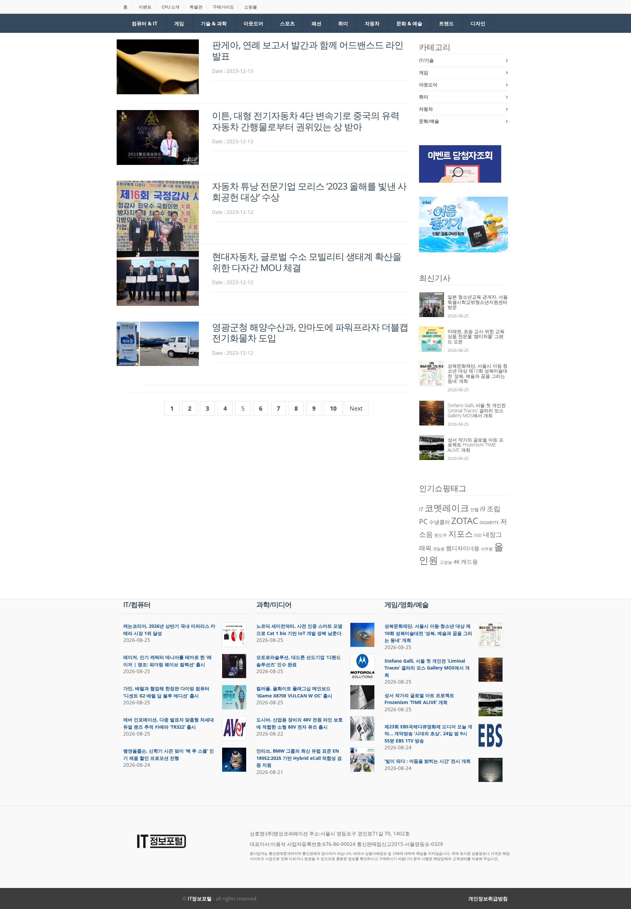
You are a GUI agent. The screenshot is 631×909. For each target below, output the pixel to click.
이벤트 (145, 7)
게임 (179, 23)
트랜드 (446, 23)
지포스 (460, 533)
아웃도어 (253, 23)
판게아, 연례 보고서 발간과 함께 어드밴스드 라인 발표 (307, 50)
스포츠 (287, 23)
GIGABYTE (489, 522)
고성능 (445, 562)
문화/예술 (429, 121)
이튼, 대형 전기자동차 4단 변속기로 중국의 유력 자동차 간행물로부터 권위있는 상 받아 (305, 121)
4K (457, 561)
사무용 (487, 549)
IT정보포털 (200, 898)
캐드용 (469, 561)
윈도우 (440, 535)
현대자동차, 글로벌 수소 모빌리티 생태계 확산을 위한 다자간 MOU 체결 (306, 262)
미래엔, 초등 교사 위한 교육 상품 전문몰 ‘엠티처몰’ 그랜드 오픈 (476, 336)
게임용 (439, 549)
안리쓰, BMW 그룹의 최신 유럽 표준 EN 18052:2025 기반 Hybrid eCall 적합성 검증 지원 (299, 758)
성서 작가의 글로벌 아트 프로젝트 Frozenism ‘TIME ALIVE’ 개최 (475, 445)
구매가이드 (223, 7)
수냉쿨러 (439, 522)
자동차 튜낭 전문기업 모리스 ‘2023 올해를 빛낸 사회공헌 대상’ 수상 (309, 191)
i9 (482, 509)
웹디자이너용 (462, 548)
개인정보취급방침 (488, 898)
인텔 (474, 509)
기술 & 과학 (214, 23)
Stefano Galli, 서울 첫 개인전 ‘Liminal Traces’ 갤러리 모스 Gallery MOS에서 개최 (477, 410)
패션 (316, 23)
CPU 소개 (170, 7)
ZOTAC (464, 521)
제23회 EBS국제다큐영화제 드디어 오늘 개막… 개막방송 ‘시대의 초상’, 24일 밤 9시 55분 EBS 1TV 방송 (428, 733)
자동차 (372, 23)
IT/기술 (426, 60)
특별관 (196, 7)
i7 (421, 509)
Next (356, 408)
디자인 (478, 23)
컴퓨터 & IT (144, 23)
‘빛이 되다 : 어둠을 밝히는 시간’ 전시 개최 (428, 761)
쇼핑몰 (250, 7)
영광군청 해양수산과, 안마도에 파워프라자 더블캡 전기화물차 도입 (310, 332)
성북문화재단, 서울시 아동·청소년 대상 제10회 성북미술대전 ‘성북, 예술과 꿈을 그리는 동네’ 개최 (477, 373)
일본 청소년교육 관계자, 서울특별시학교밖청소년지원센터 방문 (478, 302)
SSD (478, 535)
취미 (343, 23)
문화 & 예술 (409, 23)
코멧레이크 (447, 508)
